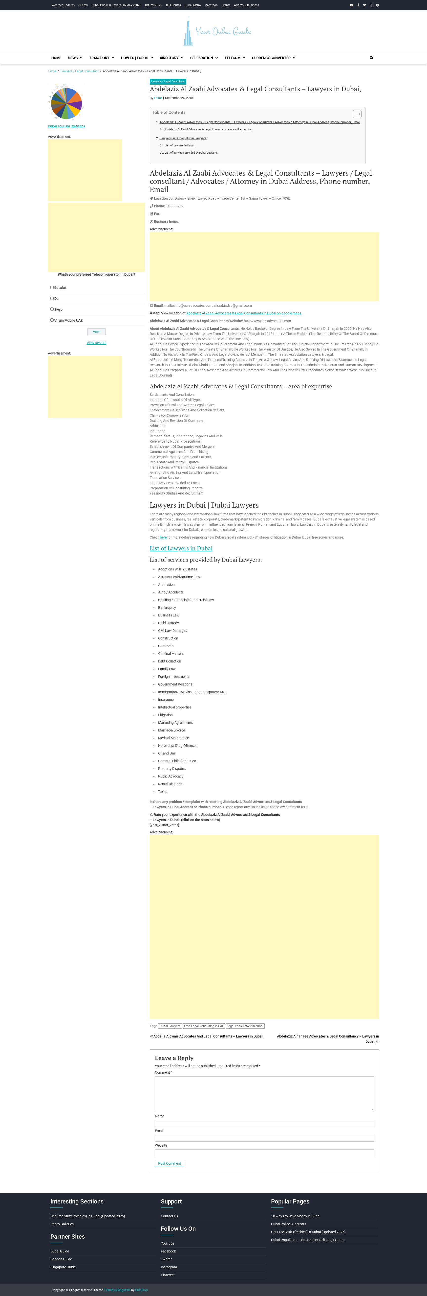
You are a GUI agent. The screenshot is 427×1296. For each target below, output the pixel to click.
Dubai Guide (59, 1251)
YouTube (167, 1243)
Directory (169, 58)
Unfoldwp (141, 1290)
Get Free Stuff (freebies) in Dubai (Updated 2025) (87, 1216)
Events (225, 5)
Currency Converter (271, 58)
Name (159, 1116)
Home (56, 58)
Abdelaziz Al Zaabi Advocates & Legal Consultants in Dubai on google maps (243, 313)
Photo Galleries (62, 1224)
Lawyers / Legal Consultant (168, 81)
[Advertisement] (264, 266)
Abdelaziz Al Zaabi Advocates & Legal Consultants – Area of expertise (208, 129)
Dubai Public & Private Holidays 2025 (116, 5)
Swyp (58, 309)
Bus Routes (173, 5)
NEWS (73, 58)
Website (161, 1145)
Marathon (211, 5)
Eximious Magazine (117, 1290)
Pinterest (168, 1275)
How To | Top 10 (134, 58)
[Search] (371, 58)
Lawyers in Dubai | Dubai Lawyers (183, 138)
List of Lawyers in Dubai (179, 145)
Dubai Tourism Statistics (66, 126)
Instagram (169, 1267)
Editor (158, 98)
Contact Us (169, 1216)
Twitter (166, 1259)
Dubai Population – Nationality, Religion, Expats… (308, 1240)
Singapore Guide (63, 1267)
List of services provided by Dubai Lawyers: (191, 152)
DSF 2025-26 (153, 5)
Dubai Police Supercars (288, 1224)
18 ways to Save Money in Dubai (295, 1216)
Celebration (201, 58)
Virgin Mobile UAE (68, 320)
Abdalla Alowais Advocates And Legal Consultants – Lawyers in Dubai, (208, 1036)
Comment (163, 1072)
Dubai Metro (193, 5)
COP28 (83, 5)
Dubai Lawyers (170, 1026)
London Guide (61, 1259)
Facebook (168, 1251)
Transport (99, 58)
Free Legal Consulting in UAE (204, 1026)
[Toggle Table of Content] (354, 114)
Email (159, 1131)
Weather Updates (63, 5)
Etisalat (60, 288)
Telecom (232, 58)
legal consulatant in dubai (245, 1026)
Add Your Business (246, 5)
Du (56, 299)
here (163, 537)
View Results (96, 343)
